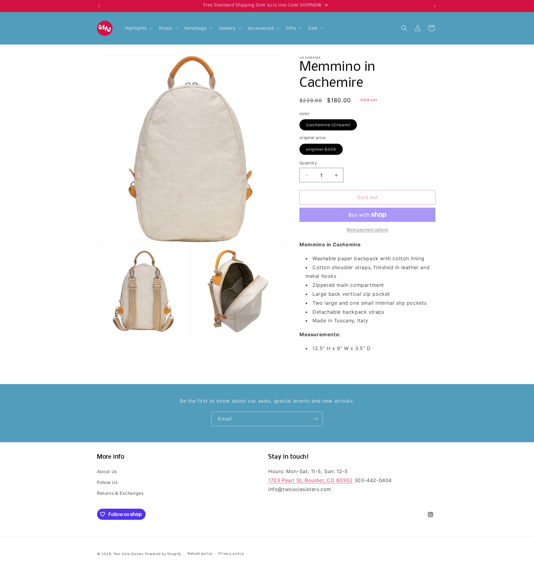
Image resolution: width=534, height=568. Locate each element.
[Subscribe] (315, 419)
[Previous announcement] (99, 6)
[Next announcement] (435, 6)
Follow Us (107, 482)
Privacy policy (231, 553)
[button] (138, 28)
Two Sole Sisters (128, 554)
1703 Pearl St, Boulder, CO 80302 (310, 480)
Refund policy (200, 553)
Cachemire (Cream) (331, 126)
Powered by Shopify (163, 554)
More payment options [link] (367, 229)
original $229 (324, 150)
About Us (107, 471)
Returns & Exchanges (120, 493)
